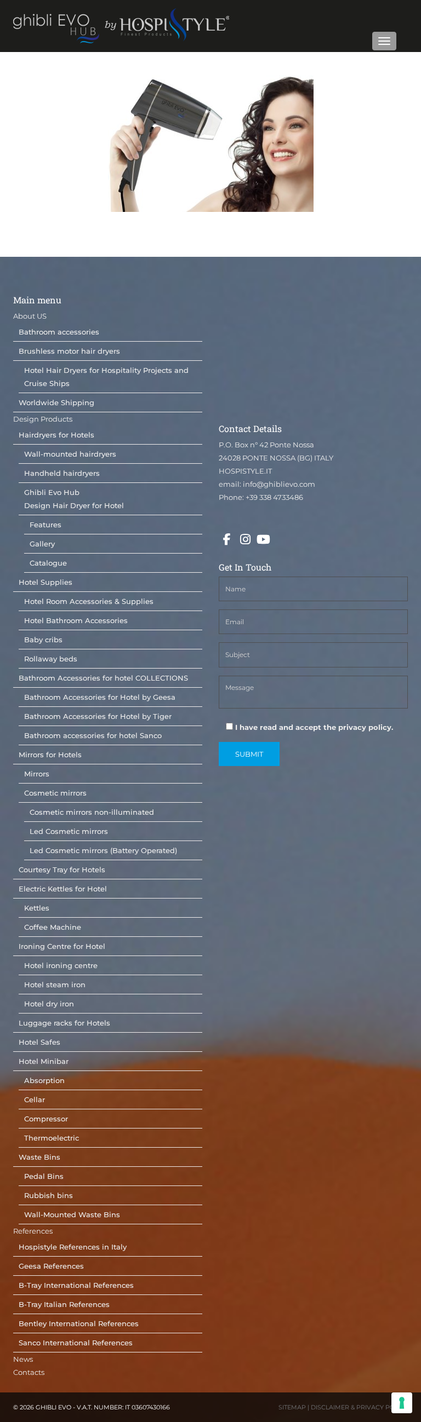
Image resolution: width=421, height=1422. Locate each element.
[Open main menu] (384, 41)
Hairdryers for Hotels (56, 434)
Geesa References (51, 1266)
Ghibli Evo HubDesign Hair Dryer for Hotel (74, 499)
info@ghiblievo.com (279, 484)
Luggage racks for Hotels (64, 1022)
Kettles (36, 907)
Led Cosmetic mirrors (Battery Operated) (103, 850)
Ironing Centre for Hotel (62, 946)
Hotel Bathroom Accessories (76, 620)
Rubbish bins (48, 1195)
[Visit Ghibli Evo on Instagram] (245, 540)
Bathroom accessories (59, 331)
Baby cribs (43, 639)
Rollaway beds (50, 658)
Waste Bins (39, 1157)
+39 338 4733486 (274, 497)
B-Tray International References (76, 1285)
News (23, 1359)
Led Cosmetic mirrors (69, 831)
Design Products (42, 418)
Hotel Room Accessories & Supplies (88, 601)
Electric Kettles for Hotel (63, 888)
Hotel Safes (39, 1042)
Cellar (34, 1099)
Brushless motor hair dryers (69, 351)
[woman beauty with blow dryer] (211, 143)
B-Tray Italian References (64, 1304)
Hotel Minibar (44, 1061)
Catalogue (48, 563)
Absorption (44, 1080)
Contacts (28, 1372)
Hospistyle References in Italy (73, 1246)
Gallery (42, 543)
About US (30, 316)
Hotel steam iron (55, 984)
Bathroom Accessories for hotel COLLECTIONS (103, 677)
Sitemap (292, 1407)
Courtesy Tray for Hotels (62, 869)
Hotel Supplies (45, 582)
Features (45, 524)
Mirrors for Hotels (50, 754)
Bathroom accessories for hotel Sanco (93, 735)
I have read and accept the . (313, 727)
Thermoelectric (51, 1137)
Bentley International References (79, 1323)
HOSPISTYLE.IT (245, 471)
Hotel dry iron (49, 1003)
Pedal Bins (44, 1176)
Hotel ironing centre (61, 965)
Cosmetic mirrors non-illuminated (92, 812)
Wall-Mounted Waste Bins (72, 1214)
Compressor (46, 1118)
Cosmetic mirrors (55, 792)
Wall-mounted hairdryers (70, 454)
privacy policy (364, 727)
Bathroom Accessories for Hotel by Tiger (98, 716)
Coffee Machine (52, 927)
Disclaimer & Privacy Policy (359, 1407)
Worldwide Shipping (56, 402)
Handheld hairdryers (62, 473)
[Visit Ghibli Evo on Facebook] (227, 540)
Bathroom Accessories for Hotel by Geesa (99, 697)
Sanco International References (76, 1342)
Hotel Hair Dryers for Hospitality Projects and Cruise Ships (106, 377)
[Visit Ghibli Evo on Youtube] (263, 540)
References (33, 1231)
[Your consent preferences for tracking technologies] (401, 1402)
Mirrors (36, 773)
